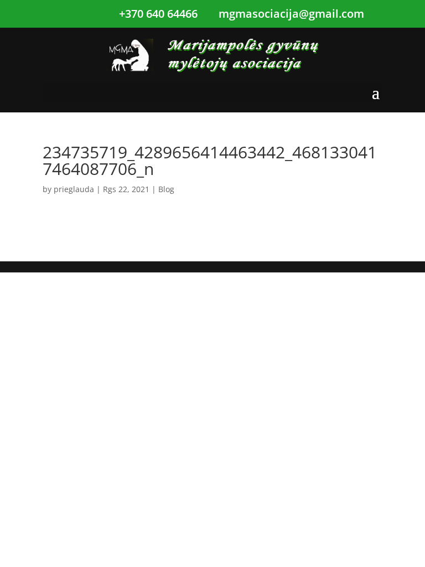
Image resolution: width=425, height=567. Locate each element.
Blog (166, 189)
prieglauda (74, 189)
